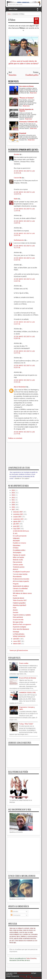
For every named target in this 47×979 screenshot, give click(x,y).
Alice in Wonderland (20, 387)
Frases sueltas (23, 663)
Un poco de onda (18, 619)
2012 (13, 497)
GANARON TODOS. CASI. (27, 692)
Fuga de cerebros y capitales (22, 615)
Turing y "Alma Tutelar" (26, 724)
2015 (13, 490)
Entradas (15, 911)
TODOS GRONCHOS (24, 973)
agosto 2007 (17, 521)
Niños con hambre (18, 557)
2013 (13, 495)
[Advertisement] (27, 455)
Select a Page (13, 9)
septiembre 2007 (18, 519)
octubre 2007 (17, 516)
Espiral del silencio (18, 598)
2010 (13, 502)
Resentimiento (17, 576)
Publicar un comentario (15, 438)
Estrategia (16, 631)
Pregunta (15, 583)
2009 (13, 504)
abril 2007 (16, 638)
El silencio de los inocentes (21, 579)
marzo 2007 (17, 641)
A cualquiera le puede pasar (21, 571)
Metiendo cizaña (18, 559)
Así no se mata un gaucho (21, 581)
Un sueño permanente (19, 536)
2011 (13, 500)
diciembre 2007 (18, 512)
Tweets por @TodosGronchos (19, 650)
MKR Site (30, 976)
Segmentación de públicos (21, 586)
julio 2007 (16, 524)
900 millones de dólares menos (22, 593)
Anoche (15, 610)
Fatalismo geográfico (19, 603)
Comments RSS (36, 977)
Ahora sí (15, 569)
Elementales (16, 545)
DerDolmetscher (19, 240)
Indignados (16, 538)
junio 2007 (16, 526)
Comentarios (16, 915)
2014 (13, 492)
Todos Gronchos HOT (20, 600)
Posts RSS (26, 977)
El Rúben (11, 20)
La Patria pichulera (18, 634)
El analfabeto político (19, 550)
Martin (16, 198)
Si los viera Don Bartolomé (21, 629)
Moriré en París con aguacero (22, 624)
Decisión (15, 612)
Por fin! (15, 595)
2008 (13, 507)
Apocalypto (16, 540)
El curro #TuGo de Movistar (27, 678)
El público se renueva (19, 543)
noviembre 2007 (18, 514)
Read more (33, 93)
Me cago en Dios (18, 622)
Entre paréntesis (18, 617)
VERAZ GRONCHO (19, 636)
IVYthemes (22, 976)
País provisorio (17, 562)
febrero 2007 (17, 643)
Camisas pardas (18, 564)
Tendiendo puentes (18, 567)
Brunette (16, 154)
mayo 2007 (16, 528)
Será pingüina (17, 552)
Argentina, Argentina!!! (19, 605)
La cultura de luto (18, 591)
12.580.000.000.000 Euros (21, 531)
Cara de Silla (18, 177)
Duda (14, 607)
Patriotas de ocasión (19, 555)
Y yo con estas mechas (20, 574)
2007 (13, 509)
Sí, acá (15, 533)
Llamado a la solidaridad (20, 588)
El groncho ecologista (19, 627)
